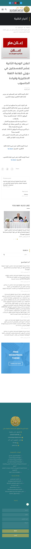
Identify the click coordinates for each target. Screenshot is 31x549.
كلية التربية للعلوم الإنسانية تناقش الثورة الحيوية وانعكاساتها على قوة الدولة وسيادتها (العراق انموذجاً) (16, 232)
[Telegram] (10, 3)
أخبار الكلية (20, 27)
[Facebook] (12, 169)
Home (28, 27)
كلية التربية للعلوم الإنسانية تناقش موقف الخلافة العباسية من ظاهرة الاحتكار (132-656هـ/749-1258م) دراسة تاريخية (17, 277)
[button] (17, 239)
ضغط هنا (10, 148)
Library (26, 194)
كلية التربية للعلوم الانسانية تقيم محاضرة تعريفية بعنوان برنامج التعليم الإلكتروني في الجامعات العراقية (15, 183)
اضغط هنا (13, 160)
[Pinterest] (2, 169)
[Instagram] (18, 3)
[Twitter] (21, 3)
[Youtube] (15, 3)
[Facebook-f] (13, 3)
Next (15, 531)
